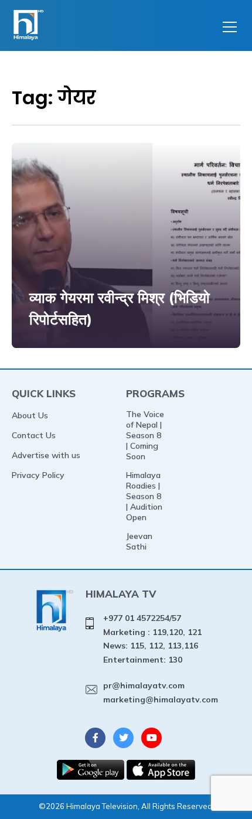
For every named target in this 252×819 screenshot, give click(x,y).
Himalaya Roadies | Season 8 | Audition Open (144, 496)
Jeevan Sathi (139, 541)
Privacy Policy (38, 475)
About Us (30, 415)
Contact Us (34, 435)
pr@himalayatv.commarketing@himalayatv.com (160, 692)
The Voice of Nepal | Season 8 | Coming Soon (145, 435)
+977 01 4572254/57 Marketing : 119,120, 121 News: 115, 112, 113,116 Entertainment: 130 (152, 639)
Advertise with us (46, 455)
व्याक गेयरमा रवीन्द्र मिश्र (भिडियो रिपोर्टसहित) (119, 308)
